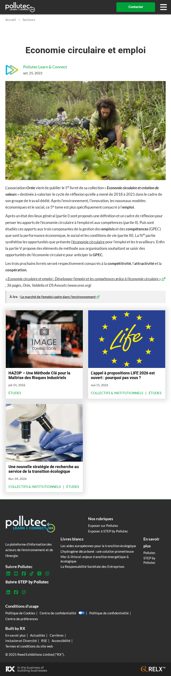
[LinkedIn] (8, 573)
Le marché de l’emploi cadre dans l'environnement (58, 297)
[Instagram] (47, 573)
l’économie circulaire (88, 242)
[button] (135, 7)
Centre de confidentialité (58, 613)
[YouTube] (16, 573)
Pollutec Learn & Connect (45, 66)
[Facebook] (23, 573)
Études (14, 393)
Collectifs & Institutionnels (117, 393)
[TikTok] (31, 573)
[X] (39, 573)
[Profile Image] (12, 70)
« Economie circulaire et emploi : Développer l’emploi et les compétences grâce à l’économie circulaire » (83, 278)
